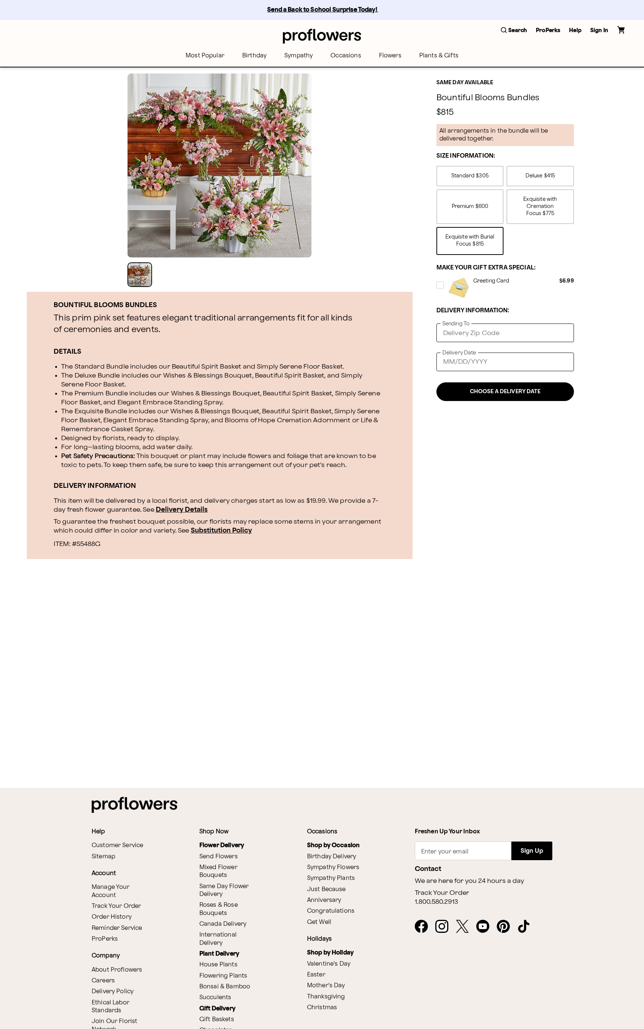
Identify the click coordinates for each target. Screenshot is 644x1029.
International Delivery (218, 939)
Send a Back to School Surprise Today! (322, 10)
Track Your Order (116, 906)
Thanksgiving (326, 997)
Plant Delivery (219, 954)
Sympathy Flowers (333, 867)
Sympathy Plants (331, 878)
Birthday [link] (254, 56)
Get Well (319, 922)
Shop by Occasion (333, 845)
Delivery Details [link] (182, 509)
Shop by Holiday (330, 953)
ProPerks (105, 939)
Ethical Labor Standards (110, 1006)
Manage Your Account (111, 891)
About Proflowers (117, 970)
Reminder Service (117, 928)
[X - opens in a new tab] (465, 927)
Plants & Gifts (438, 56)
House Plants (218, 965)
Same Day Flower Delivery (224, 890)
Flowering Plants (223, 976)
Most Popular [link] (205, 56)
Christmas (322, 1007)
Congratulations (330, 911)
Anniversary (324, 900)
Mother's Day (326, 985)
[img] (219, 165)
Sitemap (103, 856)
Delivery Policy (112, 991)
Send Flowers (218, 856)
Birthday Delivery (331, 856)
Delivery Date (459, 352)
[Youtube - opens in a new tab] (485, 927)
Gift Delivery (217, 1008)
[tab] (219, 165)
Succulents (215, 997)
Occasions (346, 56)
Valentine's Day (328, 964)
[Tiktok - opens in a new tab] (526, 927)
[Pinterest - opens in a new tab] (506, 927)
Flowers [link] (390, 56)
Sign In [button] (599, 30)
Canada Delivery (222, 924)
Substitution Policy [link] (221, 530)
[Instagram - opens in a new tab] (444, 927)
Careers (103, 981)
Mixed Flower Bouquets (218, 871)
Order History (112, 917)
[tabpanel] (219, 165)
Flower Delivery (221, 845)
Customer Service (117, 845)
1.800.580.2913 (436, 902)
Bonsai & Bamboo (224, 986)
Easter (316, 975)
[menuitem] (205, 56)
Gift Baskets (216, 1019)
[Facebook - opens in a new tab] (424, 927)
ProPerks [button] (548, 30)
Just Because (326, 889)
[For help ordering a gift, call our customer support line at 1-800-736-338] (322, 36)
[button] (514, 30)
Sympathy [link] (298, 56)
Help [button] (575, 30)
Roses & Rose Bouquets (218, 909)
